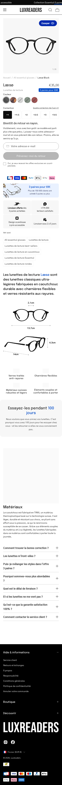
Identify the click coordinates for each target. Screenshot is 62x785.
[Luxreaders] (31, 10)
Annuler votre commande (16, 691)
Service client (10, 660)
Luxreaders (16, 757)
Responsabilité (10, 675)
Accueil (7, 77)
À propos (7, 670)
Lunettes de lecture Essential (19, 257)
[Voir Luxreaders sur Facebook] (12, 742)
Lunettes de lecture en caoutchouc (22, 251)
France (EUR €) (15, 752)
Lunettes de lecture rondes (18, 263)
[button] (50, 9)
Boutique (9, 701)
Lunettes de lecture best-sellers (21, 245)
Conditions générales (14, 680)
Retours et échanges (13, 665)
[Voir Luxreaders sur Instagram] (5, 742)
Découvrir (9, 713)
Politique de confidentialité (17, 686)
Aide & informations (16, 652)
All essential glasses (24, 77)
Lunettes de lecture (38, 239)
